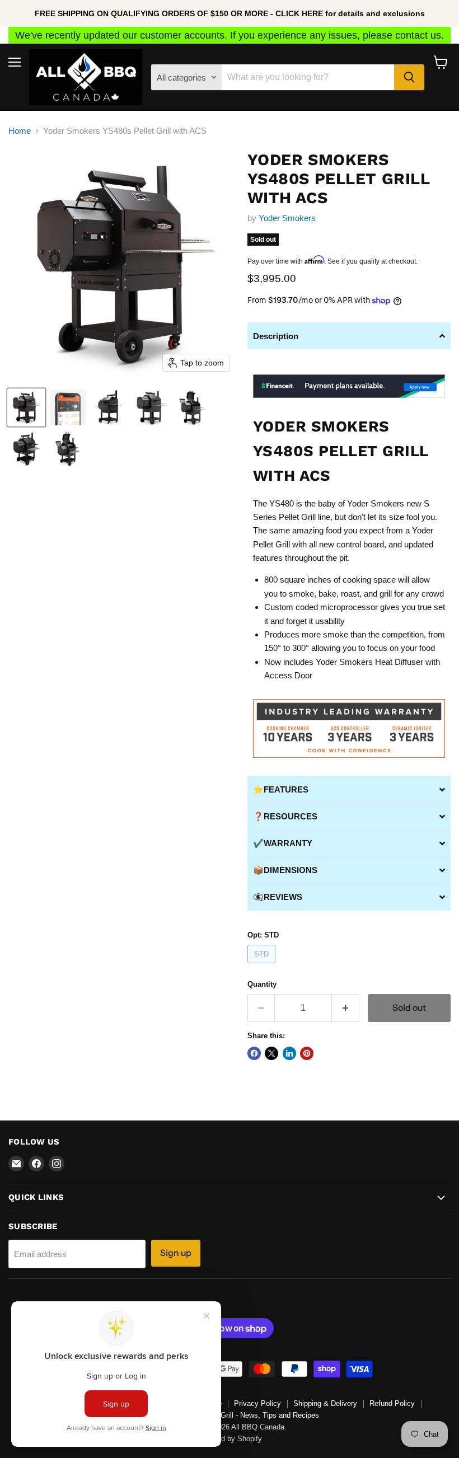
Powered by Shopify (229, 1438)
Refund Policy (392, 1403)
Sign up (175, 1253)
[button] (26, 407)
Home (19, 130)
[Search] (409, 77)
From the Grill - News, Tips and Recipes (254, 1415)
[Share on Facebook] (254, 1053)
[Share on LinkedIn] (289, 1053)
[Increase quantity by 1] (345, 1008)
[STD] (263, 966)
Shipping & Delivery (325, 1403)
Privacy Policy (257, 1403)
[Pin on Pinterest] (306, 1053)
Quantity (262, 984)
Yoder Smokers (287, 218)
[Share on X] (271, 1053)
